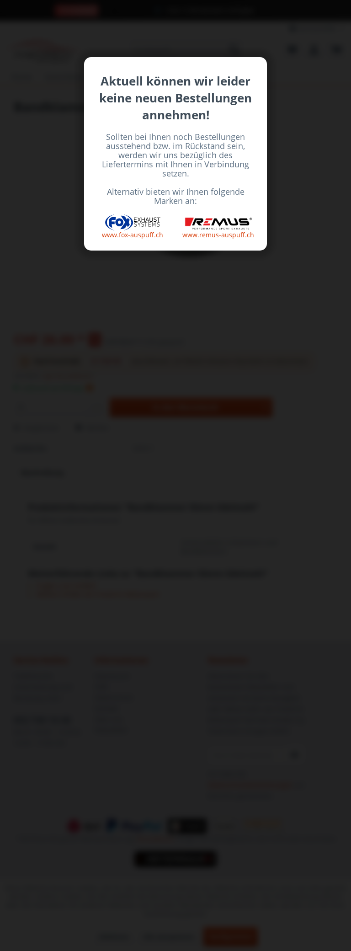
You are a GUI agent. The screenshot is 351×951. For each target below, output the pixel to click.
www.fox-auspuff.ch (132, 234)
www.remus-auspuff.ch (218, 234)
